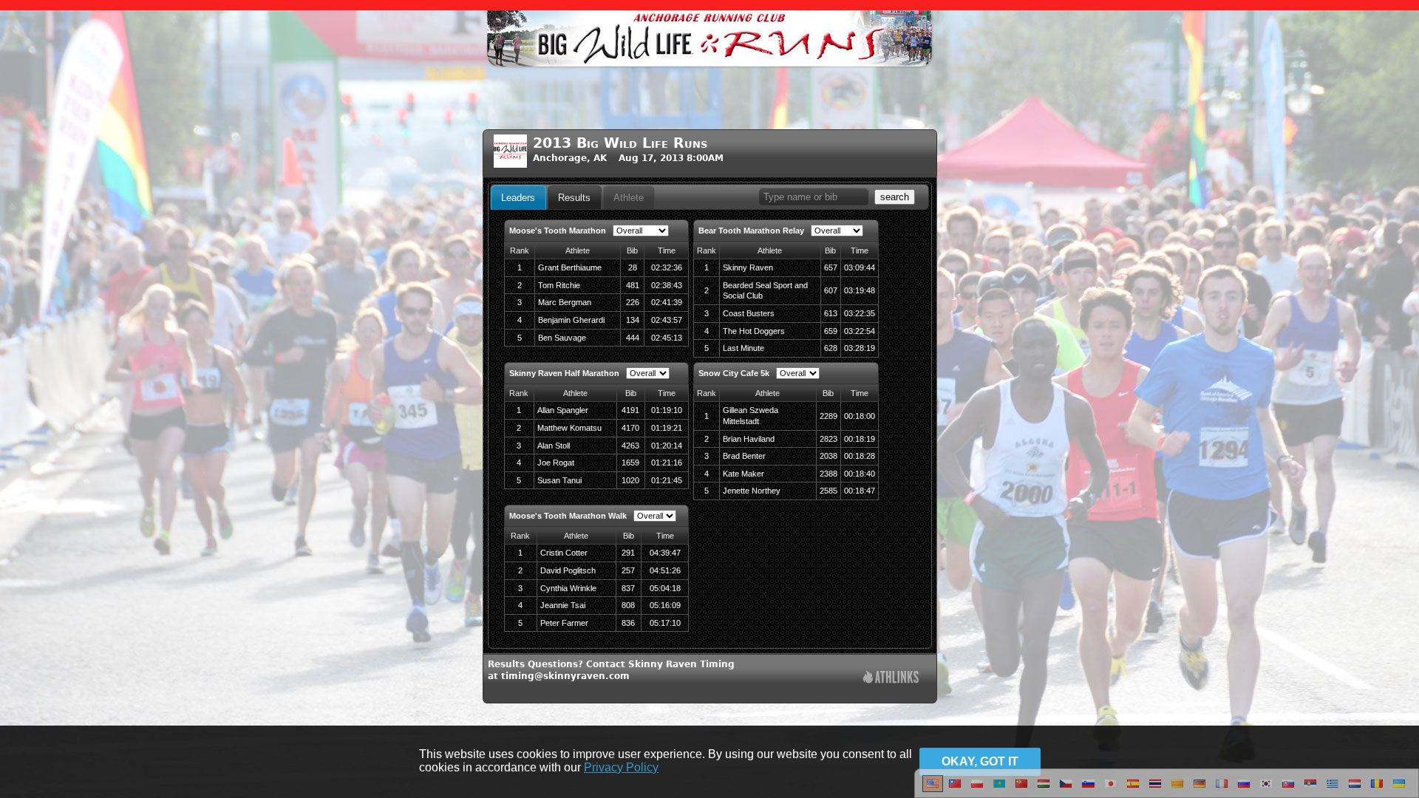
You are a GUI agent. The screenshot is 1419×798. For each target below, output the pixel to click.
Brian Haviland (749, 438)
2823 (828, 438)
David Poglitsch (568, 570)
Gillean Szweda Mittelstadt (750, 416)
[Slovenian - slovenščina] (1088, 789)
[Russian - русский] (1243, 789)
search (894, 196)
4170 (630, 427)
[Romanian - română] (1377, 789)
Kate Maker (743, 473)
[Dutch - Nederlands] (1354, 789)
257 (628, 570)
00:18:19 (859, 438)
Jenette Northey (751, 490)
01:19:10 (666, 410)
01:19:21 (666, 427)
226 (632, 302)
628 (830, 348)
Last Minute (743, 348)
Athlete (628, 197)
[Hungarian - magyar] (1043, 789)
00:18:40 (859, 473)
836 (628, 622)
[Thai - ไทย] (1155, 789)
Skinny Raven (748, 267)
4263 (630, 445)
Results (574, 197)
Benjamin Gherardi (571, 320)
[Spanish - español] (1133, 789)
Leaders (518, 197)
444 (632, 337)
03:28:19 (859, 348)
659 (830, 331)
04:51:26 (665, 570)
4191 (630, 410)
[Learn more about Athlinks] (891, 678)
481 (632, 285)
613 (830, 313)
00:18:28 (859, 455)
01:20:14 (666, 445)
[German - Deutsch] (1199, 789)
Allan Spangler (562, 410)
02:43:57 (666, 320)
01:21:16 (666, 462)
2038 (828, 455)
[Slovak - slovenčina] (1288, 789)
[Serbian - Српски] (1310, 789)
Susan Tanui (559, 480)
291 (628, 552)
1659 (630, 462)
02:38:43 (666, 285)
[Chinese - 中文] (955, 789)
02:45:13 (666, 337)
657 (830, 267)
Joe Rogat (555, 462)
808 (628, 605)
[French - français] (1221, 789)
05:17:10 (665, 622)
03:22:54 (859, 331)
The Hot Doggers (754, 331)
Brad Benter (744, 455)
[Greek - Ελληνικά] (1332, 789)
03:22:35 (859, 313)
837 (628, 588)
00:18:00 (859, 416)
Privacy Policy (621, 767)
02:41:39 (666, 302)
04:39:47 (665, 552)
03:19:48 (859, 290)
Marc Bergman (564, 302)
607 (830, 290)
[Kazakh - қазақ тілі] (999, 789)
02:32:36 (666, 267)
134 (632, 320)
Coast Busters (749, 313)
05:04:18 (665, 588)
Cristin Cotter (564, 552)
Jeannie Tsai (562, 605)
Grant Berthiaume (570, 267)
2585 (828, 490)
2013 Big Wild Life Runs (620, 142)
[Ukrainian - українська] (1399, 789)
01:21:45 (666, 480)
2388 (828, 473)
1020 (630, 480)
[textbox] (813, 197)
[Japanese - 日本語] (1110, 789)
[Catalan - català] (1177, 789)
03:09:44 (859, 267)
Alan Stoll (553, 445)
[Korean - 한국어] (1266, 789)
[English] (932, 789)
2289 (828, 416)
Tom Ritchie (559, 285)
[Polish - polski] (977, 789)
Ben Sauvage (562, 337)
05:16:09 (665, 605)
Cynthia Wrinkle (568, 588)
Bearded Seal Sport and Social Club (765, 291)
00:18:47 (859, 490)
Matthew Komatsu (569, 427)
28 (632, 267)
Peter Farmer (564, 622)
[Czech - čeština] (1065, 789)
